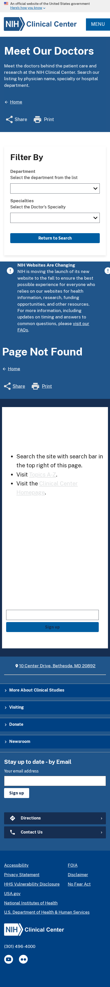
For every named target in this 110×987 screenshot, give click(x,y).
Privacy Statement (21, 874)
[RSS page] (23, 959)
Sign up (52, 627)
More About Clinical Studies (36, 690)
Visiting (16, 707)
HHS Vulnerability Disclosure (32, 884)
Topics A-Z (42, 474)
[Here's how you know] (55, 6)
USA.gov (12, 893)
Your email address (23, 605)
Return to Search (55, 238)
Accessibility (16, 865)
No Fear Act (79, 884)
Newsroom (19, 741)
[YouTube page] (8, 959)
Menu (98, 24)
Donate (16, 724)
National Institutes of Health (31, 903)
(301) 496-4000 (19, 946)
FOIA (73, 865)
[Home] (38, 31)
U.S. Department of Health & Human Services (47, 912)
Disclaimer (78, 874)
